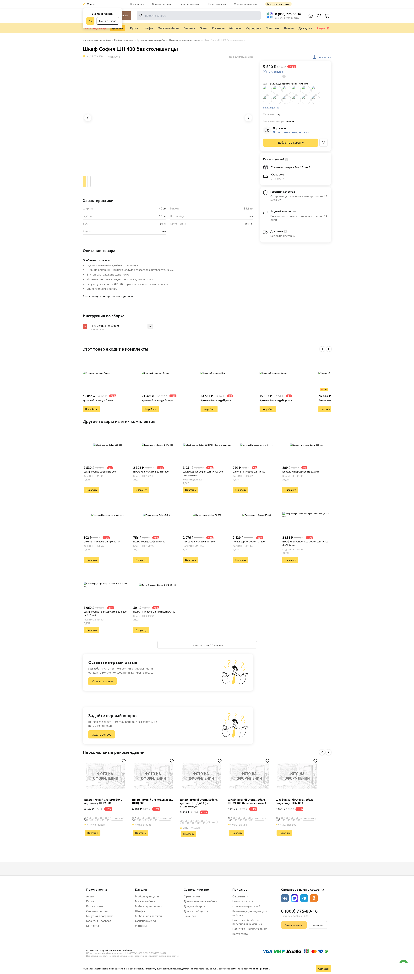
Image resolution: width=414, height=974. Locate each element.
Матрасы (141, 925)
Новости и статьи (217, 3)
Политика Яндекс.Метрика (249, 928)
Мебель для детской (148, 916)
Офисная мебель (146, 920)
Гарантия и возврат (190, 3)
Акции (321, 28)
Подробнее (91, 409)
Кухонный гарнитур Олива (98, 400)
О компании (240, 896)
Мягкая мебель (145, 901)
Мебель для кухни (147, 896)
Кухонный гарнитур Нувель (216, 400)
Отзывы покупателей (246, 906)
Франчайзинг (192, 896)
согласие (235, 968)
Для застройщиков (196, 911)
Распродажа (93, 28)
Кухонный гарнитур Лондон (157, 400)
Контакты (92, 925)
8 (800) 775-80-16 (288, 14)
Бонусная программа (278, 3)
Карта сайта (240, 933)
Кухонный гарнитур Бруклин (276, 400)
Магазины (317, 924)
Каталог (91, 901)
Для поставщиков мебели (200, 901)
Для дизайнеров (194, 906)
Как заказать (137, 3)
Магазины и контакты (245, 3)
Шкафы (140, 911)
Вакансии (190, 916)
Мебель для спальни (148, 906)
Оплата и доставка (161, 3)
